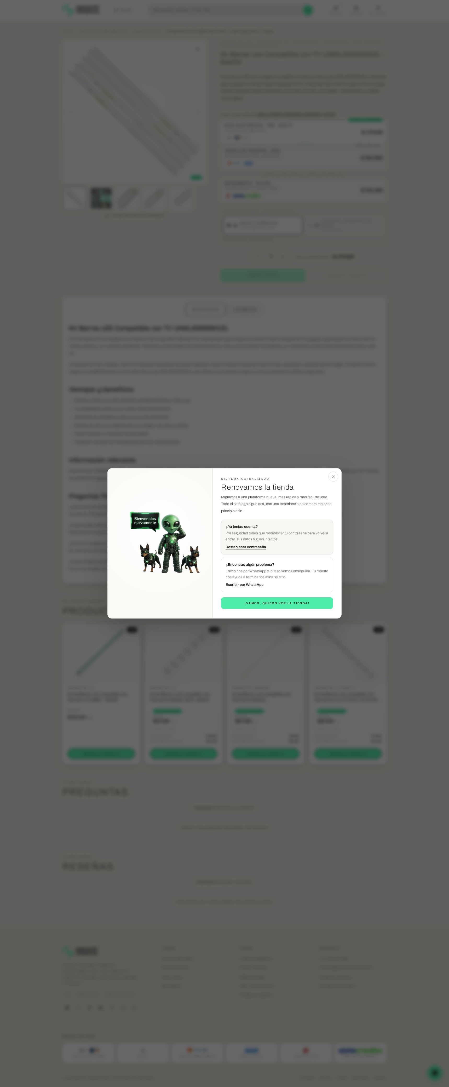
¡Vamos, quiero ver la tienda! (277, 603)
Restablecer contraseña (246, 547)
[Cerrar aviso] (333, 477)
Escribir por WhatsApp (244, 585)
